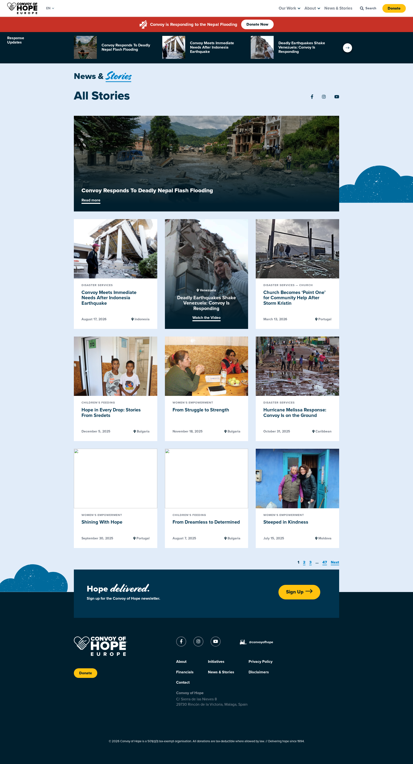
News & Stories (338, 8)
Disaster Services (97, 285)
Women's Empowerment (193, 402)
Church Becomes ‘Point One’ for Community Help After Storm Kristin (294, 298)
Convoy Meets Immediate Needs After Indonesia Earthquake (109, 298)
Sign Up (295, 592)
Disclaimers (259, 672)
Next (335, 562)
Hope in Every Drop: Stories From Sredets (111, 412)
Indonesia (142, 319)
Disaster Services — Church (288, 285)
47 (324, 562)
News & (102, 76)
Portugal (324, 319)
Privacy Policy (260, 661)
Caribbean (323, 431)
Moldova (324, 538)
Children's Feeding (98, 402)
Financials (185, 672)
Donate (394, 8)
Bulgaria (143, 431)
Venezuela (207, 290)
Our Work (287, 8)
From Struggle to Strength (201, 410)
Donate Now (257, 24)
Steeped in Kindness (285, 522)
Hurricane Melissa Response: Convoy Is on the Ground (294, 412)
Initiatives (216, 661)
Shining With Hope (102, 522)
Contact (183, 682)
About (310, 8)
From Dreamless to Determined (206, 522)
